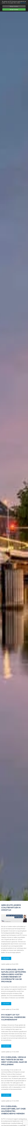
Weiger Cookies (14, 6)
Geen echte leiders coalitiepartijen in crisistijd (11, 907)
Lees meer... (23, 2)
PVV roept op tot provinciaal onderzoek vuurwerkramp (13, 1017)
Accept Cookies (14, 9)
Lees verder (6, 958)
